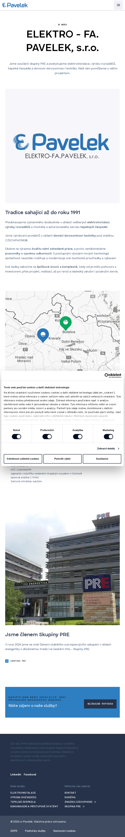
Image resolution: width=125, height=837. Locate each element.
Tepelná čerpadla (23, 802)
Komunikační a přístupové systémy (34, 806)
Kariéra (70, 797)
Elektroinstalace (23, 793)
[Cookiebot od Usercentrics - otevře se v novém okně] (107, 375)
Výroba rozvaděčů (23, 797)
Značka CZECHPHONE (78, 802)
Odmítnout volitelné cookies (23, 458)
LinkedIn (15, 774)
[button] (118, 5)
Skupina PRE (73, 806)
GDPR (13, 830)
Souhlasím (102, 458)
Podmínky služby (35, 830)
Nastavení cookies (64, 830)
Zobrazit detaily (106, 448)
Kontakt (70, 793)
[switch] (47, 436)
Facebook (30, 774)
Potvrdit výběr (62, 458)
